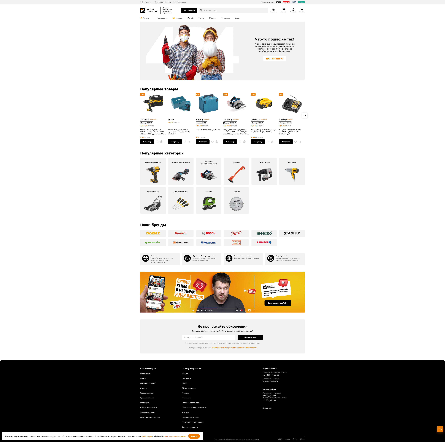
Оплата (184, 383)
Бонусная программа (190, 427)
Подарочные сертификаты (150, 417)
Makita (201, 18)
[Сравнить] (161, 141)
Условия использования (247, 348)
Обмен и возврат (188, 388)
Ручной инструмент (147, 383)
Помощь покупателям (192, 368)
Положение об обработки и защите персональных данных (236, 439)
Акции (146, 18)
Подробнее (222, 292)
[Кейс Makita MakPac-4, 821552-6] (209, 103)
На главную (274, 58)
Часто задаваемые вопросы (192, 422)
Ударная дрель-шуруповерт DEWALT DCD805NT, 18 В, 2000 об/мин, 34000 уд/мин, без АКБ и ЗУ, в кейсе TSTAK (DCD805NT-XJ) (153, 132)
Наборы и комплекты (148, 407)
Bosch (237, 18)
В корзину (147, 142)
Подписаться (250, 337)
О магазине (186, 398)
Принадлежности (146, 398)
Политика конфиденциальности (224, 348)
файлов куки (147, 436)
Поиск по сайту (209, 10)
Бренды (178, 18)
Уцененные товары (147, 412)
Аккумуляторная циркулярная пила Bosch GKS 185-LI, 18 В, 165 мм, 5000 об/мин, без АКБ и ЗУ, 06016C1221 (235, 132)
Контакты (185, 412)
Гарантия (185, 393)
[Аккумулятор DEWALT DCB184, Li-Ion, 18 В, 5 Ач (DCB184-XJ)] (264, 103)
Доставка (185, 373)
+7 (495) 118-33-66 (271, 375)
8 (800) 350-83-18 (164, 2)
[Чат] (440, 429)
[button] (304, 115)
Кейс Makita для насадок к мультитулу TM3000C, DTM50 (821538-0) (179, 132)
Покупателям (182, 2)
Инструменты (145, 373)
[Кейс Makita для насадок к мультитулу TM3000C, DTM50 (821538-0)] (181, 103)
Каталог (191, 10)
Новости (267, 408)
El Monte (147, 2)
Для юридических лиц (190, 417)
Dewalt (190, 18)
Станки (143, 378)
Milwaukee (225, 18)
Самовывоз (186, 378)
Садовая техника (146, 393)
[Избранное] (157, 141)
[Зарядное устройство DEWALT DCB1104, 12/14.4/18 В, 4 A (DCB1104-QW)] (292, 103)
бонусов (151, 126)
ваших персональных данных (174, 436)
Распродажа (162, 18)
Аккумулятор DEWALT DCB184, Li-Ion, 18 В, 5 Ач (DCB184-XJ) (264, 131)
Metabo (212, 18)
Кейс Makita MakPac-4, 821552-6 (208, 130)
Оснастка (143, 388)
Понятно (194, 436)
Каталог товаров (148, 368)
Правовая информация (191, 403)
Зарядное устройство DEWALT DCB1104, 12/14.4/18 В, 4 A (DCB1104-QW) (290, 132)
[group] (153, 171)
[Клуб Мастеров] (149, 10)
